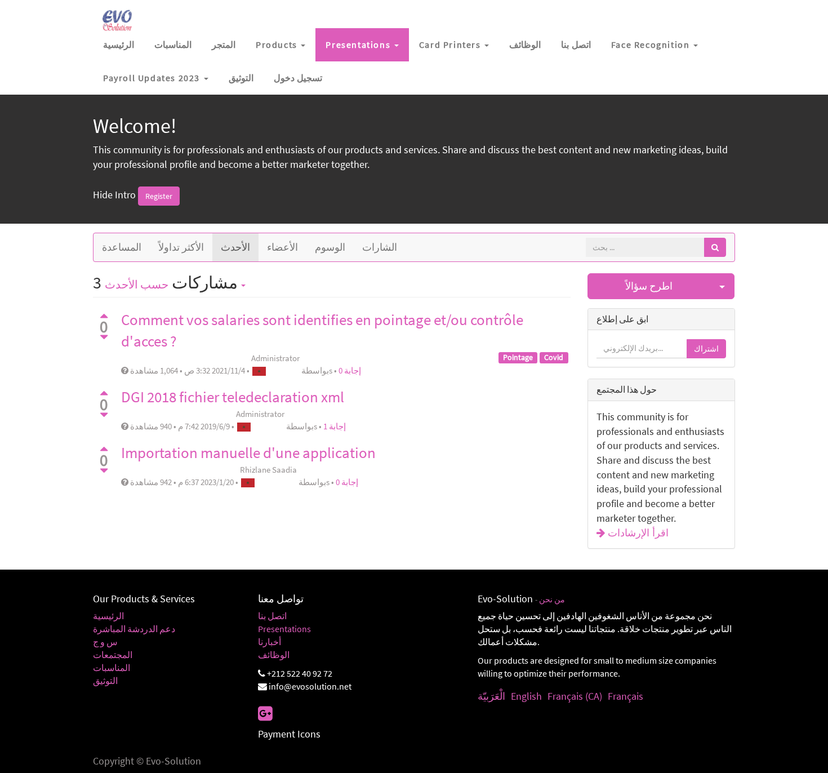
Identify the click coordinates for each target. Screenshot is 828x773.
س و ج (105, 641)
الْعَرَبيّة (491, 696)
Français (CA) (574, 696)
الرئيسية (108, 615)
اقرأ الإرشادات (637, 533)
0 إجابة (350, 370)
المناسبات (111, 667)
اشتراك (706, 349)
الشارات (379, 247)
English (526, 696)
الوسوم (330, 247)
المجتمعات (112, 654)
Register (158, 196)
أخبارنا (269, 641)
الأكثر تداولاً (181, 247)
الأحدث (235, 247)
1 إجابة (334, 426)
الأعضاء (282, 247)
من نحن (552, 600)
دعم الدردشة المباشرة (134, 628)
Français (625, 696)
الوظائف (274, 654)
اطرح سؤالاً (649, 285)
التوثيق (105, 680)
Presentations (284, 628)
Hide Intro (114, 194)
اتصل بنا (272, 615)
